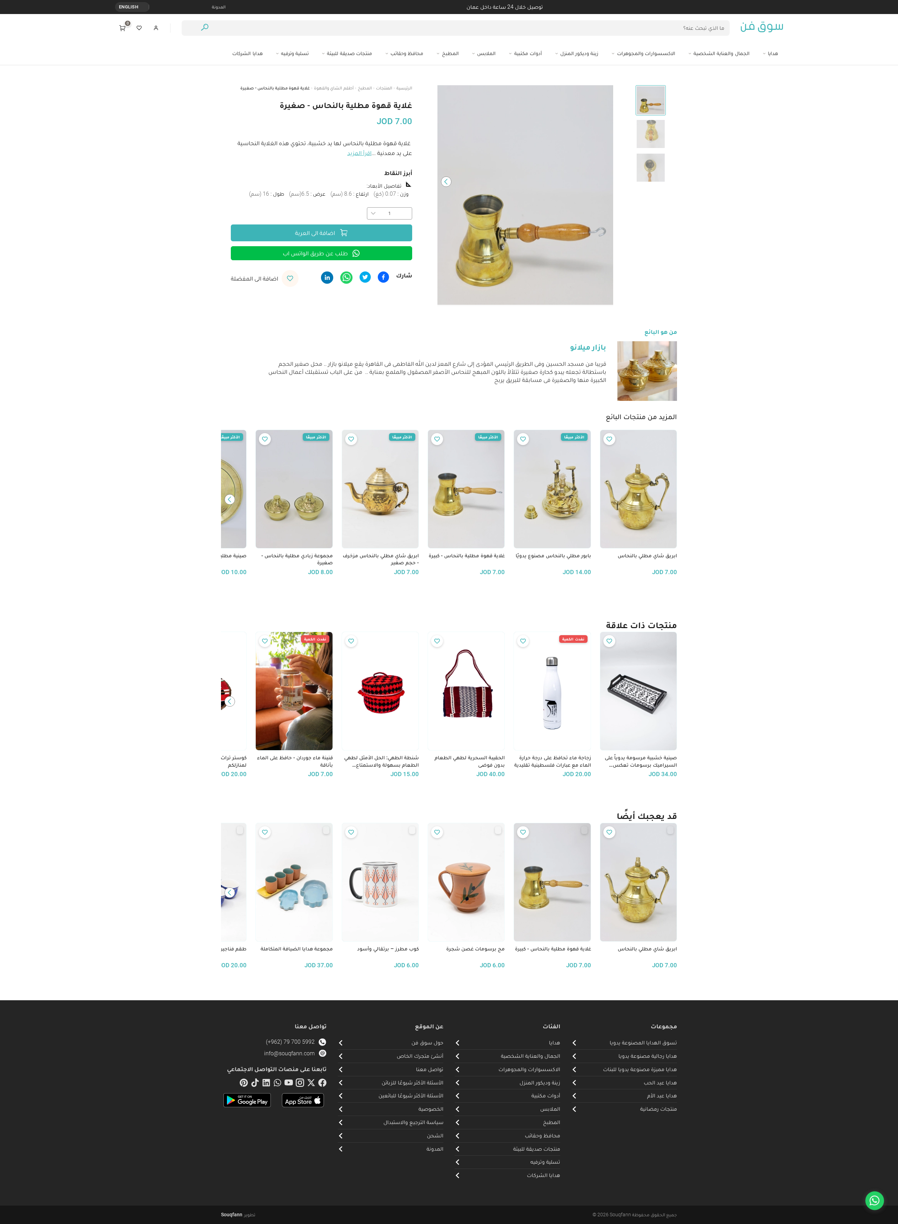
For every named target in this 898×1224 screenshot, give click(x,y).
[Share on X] (365, 277)
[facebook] (322, 1084)
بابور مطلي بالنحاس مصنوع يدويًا (553, 555)
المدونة (219, 6)
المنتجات (384, 87)
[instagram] (300, 1084)
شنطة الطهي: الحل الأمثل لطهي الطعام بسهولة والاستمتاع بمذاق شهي (381, 761)
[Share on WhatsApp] (346, 277)
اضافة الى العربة (315, 232)
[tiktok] (255, 1084)
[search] (204, 28)
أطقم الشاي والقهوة (333, 87)
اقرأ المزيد (359, 152)
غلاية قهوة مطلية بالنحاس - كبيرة (467, 555)
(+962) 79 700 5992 (290, 1041)
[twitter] (311, 1084)
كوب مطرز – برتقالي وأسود (388, 949)
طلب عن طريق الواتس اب (315, 253)
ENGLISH (128, 6)
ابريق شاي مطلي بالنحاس (647, 555)
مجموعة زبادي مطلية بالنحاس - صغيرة (297, 559)
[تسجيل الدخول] (156, 28)
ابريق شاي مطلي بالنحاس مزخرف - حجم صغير (381, 559)
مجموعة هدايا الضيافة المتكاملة (297, 949)
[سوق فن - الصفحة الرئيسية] (762, 28)
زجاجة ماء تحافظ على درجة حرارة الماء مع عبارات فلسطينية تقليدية (552, 761)
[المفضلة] (139, 28)
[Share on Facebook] (383, 277)
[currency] (145, 7)
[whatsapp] (277, 1084)
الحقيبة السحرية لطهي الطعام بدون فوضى (470, 761)
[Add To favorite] (609, 439)
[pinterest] (244, 1084)
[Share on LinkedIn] (327, 277)
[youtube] (288, 1084)
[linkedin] (266, 1084)
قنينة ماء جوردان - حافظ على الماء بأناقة (295, 761)
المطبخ (365, 87)
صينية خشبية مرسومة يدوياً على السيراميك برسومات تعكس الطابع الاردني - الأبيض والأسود (641, 761)
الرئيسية (404, 87)
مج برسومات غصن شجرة (475, 949)
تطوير (238, 1214)
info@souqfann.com (289, 1053)
